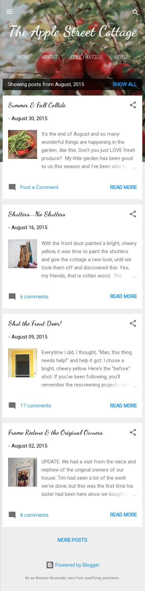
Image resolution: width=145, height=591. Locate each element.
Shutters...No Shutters (36, 214)
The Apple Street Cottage (72, 31)
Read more (123, 187)
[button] (133, 106)
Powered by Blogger (76, 565)
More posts (72, 540)
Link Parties (86, 57)
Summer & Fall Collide (36, 105)
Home (23, 57)
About (50, 57)
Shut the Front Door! (34, 323)
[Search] (136, 13)
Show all (125, 84)
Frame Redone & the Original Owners (55, 432)
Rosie (121, 57)
